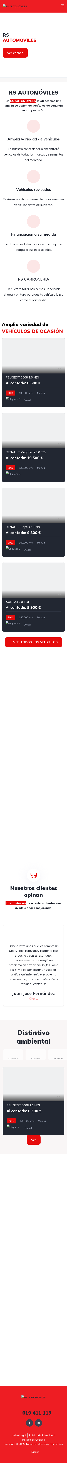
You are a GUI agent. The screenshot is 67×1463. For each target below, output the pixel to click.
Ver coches (15, 53)
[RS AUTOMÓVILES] (15, 6)
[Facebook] (29, 1423)
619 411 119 (36, 1413)
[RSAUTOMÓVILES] (33, 45)
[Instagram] (38, 1423)
